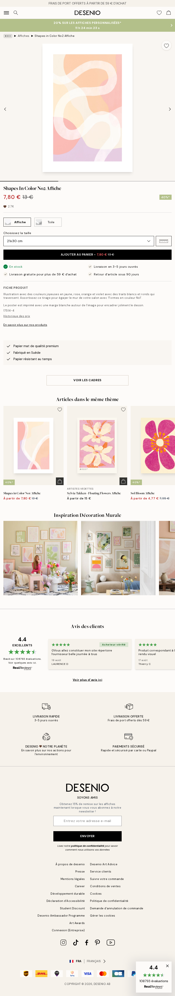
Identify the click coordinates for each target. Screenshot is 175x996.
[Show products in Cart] (168, 13)
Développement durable (68, 893)
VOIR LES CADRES (87, 380)
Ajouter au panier (87, 254)
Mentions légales (73, 879)
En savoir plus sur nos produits (25, 325)
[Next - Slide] (169, 109)
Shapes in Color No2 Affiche (54, 36)
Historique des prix (16, 316)
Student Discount (72, 908)
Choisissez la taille (17, 233)
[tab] (29, 179)
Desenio (100, 984)
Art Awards (77, 923)
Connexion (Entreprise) (68, 930)
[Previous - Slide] (5, 109)
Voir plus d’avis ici (87, 680)
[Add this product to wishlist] (166, 45)
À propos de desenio (70, 864)
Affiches (23, 36)
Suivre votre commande (107, 879)
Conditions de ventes (105, 886)
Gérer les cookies (102, 915)
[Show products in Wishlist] (159, 13)
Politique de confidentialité (109, 901)
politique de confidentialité (87, 846)
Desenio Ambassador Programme (61, 915)
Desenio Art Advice (103, 864)
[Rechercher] (15, 13)
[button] (164, 241)
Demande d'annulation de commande (116, 908)
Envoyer (87, 836)
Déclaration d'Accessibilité (66, 901)
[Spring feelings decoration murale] (118, 558)
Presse (80, 871)
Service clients (100, 871)
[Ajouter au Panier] (60, 481)
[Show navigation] (6, 13)
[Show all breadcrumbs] (7, 36)
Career (80, 886)
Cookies (96, 893)
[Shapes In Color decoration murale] (40, 558)
